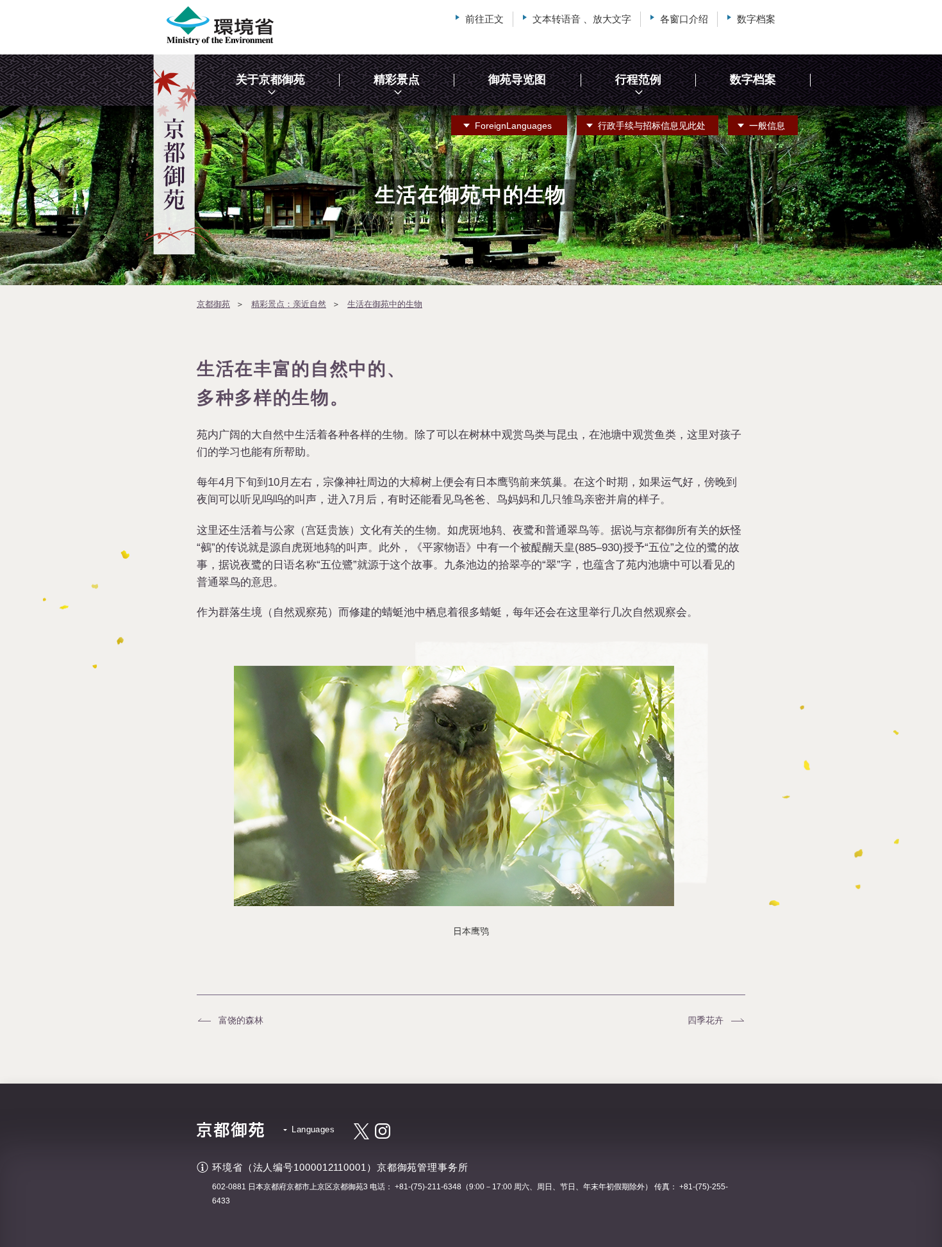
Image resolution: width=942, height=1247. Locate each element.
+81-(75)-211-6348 (428, 1186)
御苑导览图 (517, 79)
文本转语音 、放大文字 (582, 18)
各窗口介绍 (684, 18)
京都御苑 (213, 304)
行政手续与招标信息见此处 (652, 125)
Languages (513, 125)
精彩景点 (397, 79)
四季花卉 (705, 1020)
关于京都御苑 (270, 79)
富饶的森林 (241, 1020)
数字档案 (756, 18)
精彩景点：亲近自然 (288, 304)
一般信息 (767, 125)
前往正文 (484, 18)
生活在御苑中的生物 (384, 304)
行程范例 (638, 79)
